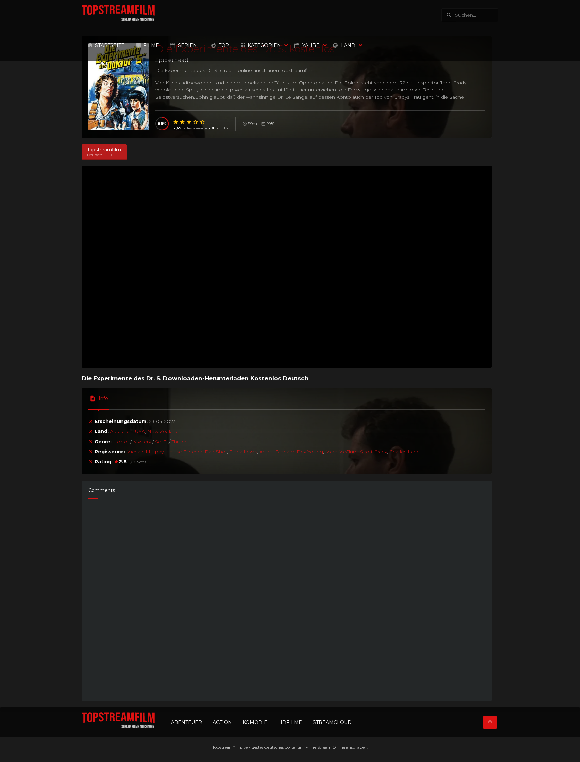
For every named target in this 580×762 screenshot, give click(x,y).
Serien (187, 45)
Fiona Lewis (243, 452)
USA (140, 431)
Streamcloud (332, 722)
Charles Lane (404, 452)
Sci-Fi (161, 442)
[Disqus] (286, 597)
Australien (121, 431)
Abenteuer (186, 722)
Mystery (142, 442)
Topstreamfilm (226, 747)
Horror (121, 442)
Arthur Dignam (276, 452)
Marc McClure (341, 452)
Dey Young (310, 452)
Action (222, 722)
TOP (224, 45)
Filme (151, 45)
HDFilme (290, 722)
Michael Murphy (145, 452)
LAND (348, 45)
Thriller (179, 442)
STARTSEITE (110, 45)
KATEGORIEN (264, 45)
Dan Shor (216, 452)
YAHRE (311, 45)
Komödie (255, 722)
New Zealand (163, 431)
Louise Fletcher (184, 452)
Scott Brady (373, 452)
